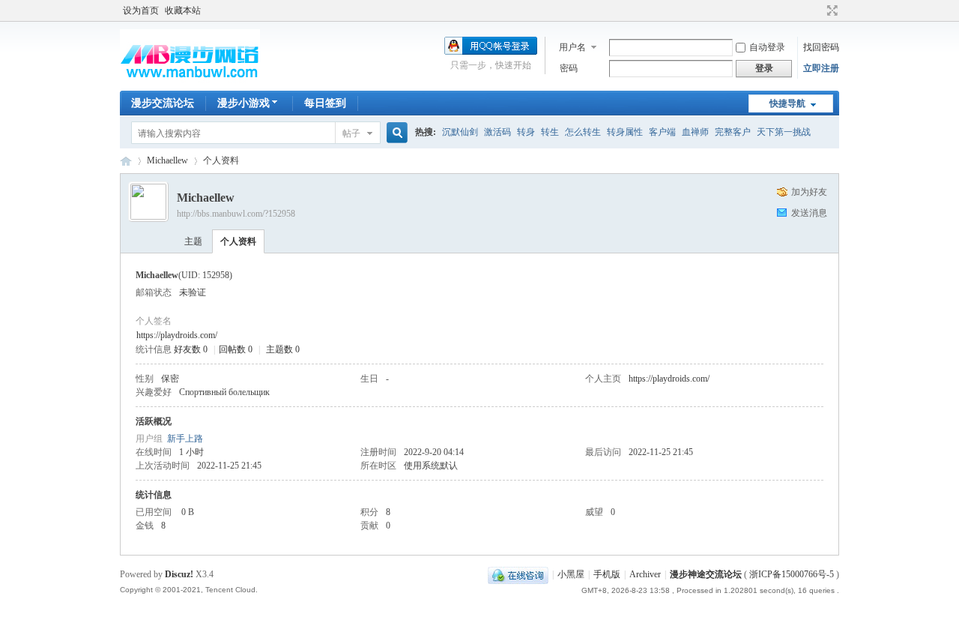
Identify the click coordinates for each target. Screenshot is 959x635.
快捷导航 (787, 103)
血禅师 (695, 132)
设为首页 (141, 10)
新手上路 (185, 438)
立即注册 (821, 68)
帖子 (351, 133)
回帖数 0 (235, 349)
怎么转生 (583, 132)
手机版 (606, 574)
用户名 (572, 47)
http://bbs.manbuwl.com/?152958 (236, 213)
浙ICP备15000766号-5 (791, 574)
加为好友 (809, 192)
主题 (193, 241)
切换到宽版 (830, 10)
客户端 (662, 132)
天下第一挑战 (784, 132)
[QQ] (518, 574)
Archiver (645, 574)
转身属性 (625, 132)
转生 (550, 132)
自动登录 (767, 47)
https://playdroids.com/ (176, 335)
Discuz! (179, 574)
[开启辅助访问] (818, 10)
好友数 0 (191, 349)
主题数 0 (283, 349)
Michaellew (167, 160)
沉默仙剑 (460, 132)
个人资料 (238, 241)
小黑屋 (570, 574)
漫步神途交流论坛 (126, 161)
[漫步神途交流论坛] (190, 81)
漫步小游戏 (243, 103)
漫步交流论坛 (162, 103)
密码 (569, 68)
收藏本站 (183, 10)
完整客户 (733, 132)
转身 (526, 132)
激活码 (497, 132)
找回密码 (821, 47)
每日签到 (325, 103)
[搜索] (395, 133)
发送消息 (809, 213)
